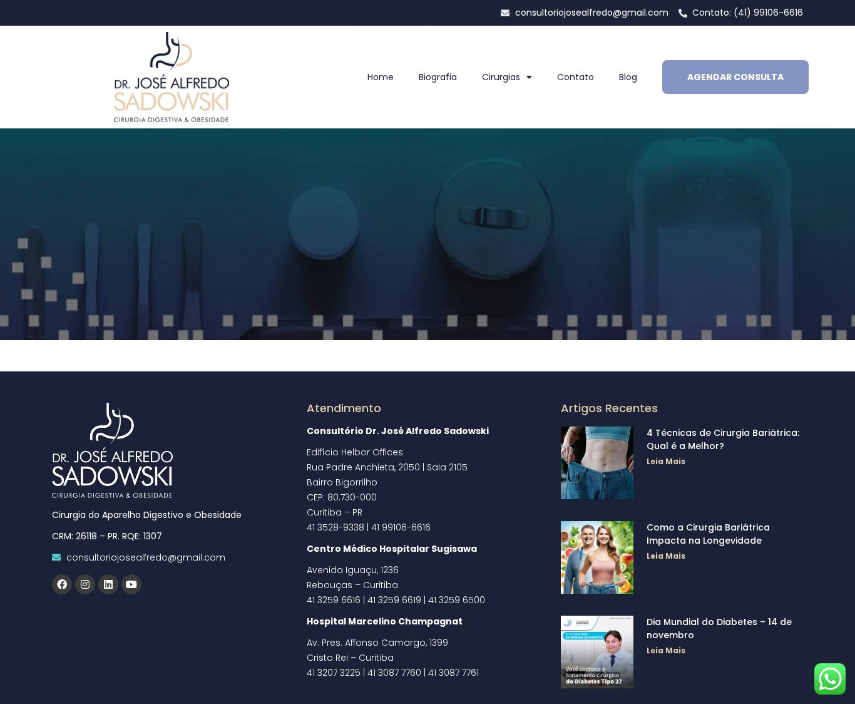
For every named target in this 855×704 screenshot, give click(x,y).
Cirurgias (501, 77)
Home (380, 77)
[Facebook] (62, 584)
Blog (628, 77)
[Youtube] (131, 584)
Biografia (438, 77)
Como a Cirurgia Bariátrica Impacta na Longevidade (708, 534)
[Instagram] (85, 584)
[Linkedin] (108, 584)
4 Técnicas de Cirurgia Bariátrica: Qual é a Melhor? (723, 439)
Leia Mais (666, 461)
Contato (575, 77)
